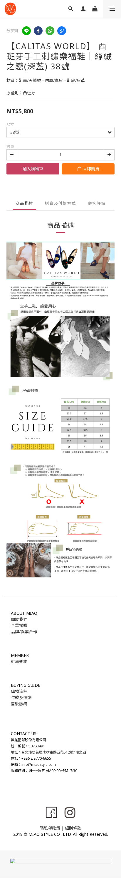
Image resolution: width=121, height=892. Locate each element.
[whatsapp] (50, 30)
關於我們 (19, 619)
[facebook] (38, 30)
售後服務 (19, 703)
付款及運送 (21, 697)
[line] (26, 30)
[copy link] (61, 30)
